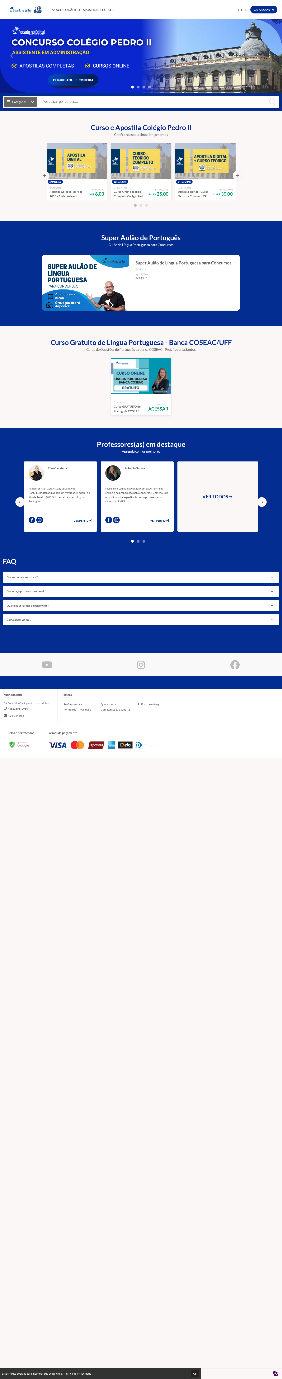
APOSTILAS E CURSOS (98, 10)
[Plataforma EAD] (275, 1374)
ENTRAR (242, 10)
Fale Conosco (16, 715)
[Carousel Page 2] (138, 87)
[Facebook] (32, 520)
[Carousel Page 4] (150, 87)
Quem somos (108, 704)
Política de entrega (149, 704)
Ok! (195, 1373)
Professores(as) (72, 704)
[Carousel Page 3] (144, 87)
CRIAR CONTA (264, 9)
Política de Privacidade (77, 709)
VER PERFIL (80, 520)
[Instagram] (39, 520)
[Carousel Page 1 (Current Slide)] (132, 87)
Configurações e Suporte (115, 709)
